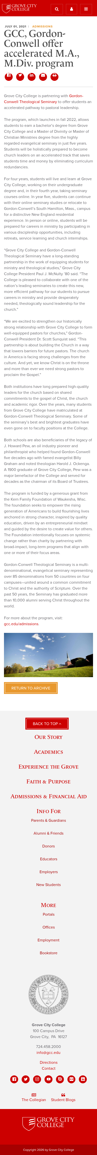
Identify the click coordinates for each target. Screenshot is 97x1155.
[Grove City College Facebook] (14, 1079)
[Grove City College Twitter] (26, 1079)
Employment (48, 940)
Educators (48, 859)
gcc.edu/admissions (21, 624)
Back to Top (46, 723)
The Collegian (34, 1099)
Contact (48, 1068)
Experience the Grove (48, 766)
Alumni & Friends (48, 833)
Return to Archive (30, 688)
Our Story (48, 736)
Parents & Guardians (48, 820)
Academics (48, 751)
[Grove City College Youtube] (48, 1079)
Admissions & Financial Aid (48, 796)
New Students (48, 884)
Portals (48, 914)
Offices (49, 927)
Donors (48, 846)
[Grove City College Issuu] (60, 1079)
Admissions (42, 26)
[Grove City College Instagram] (37, 1079)
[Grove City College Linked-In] (83, 1079)
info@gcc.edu (48, 1052)
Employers (49, 871)
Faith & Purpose (48, 781)
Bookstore (48, 953)
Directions (48, 1062)
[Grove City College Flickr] (71, 1079)
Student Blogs (63, 1099)
